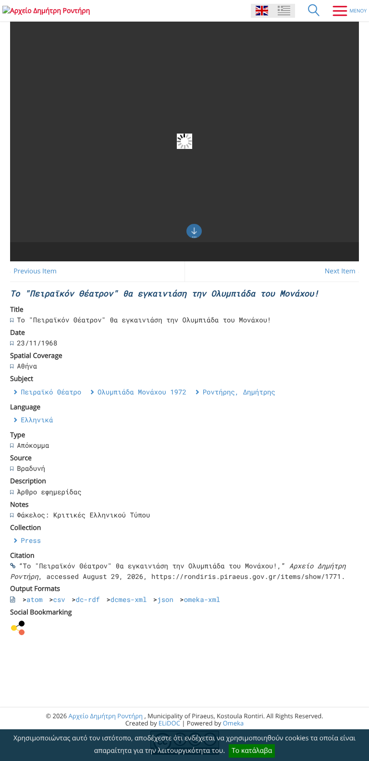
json (165, 599)
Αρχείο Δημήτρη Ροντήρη (106, 716)
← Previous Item (31, 271)
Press (31, 540)
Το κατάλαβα (252, 750)
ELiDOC (169, 723)
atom (34, 599)
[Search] (313, 10)
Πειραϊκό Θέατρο (51, 391)
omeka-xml (202, 599)
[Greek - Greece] (284, 11)
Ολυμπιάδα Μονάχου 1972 (142, 391)
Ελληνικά (37, 419)
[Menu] (346, 10)
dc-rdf (88, 599)
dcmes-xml (129, 599)
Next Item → (344, 271)
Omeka (233, 723)
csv (59, 599)
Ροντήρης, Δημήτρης (239, 391)
